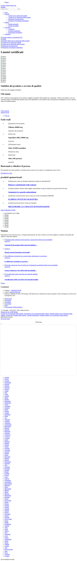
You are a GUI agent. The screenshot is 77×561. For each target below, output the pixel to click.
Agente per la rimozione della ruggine (19, 17)
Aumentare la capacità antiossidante (22, 192)
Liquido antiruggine (33, 315)
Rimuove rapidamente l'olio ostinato (22, 185)
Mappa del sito (5, 312)
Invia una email (5, 319)
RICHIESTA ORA (6, 173)
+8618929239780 (15, 290)
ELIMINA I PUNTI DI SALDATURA (23, 199)
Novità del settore (13, 26)
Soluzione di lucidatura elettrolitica (18, 21)
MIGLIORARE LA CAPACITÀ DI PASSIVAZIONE (29, 207)
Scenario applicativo (14, 31)
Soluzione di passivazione (16, 19)
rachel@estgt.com (14, 292)
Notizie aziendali (13, 24)
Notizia (7, 22)
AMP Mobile (14, 312)
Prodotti (7, 14)
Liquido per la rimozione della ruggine (12, 313)
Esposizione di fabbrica (15, 32)
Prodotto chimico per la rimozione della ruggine (54, 315)
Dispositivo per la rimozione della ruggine (36, 313)
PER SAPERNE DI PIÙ (8, 210)
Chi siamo (8, 27)
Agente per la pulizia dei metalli (17, 15)
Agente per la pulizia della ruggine (16, 315)
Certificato (11, 29)
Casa (6, 12)
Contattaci (8, 34)
